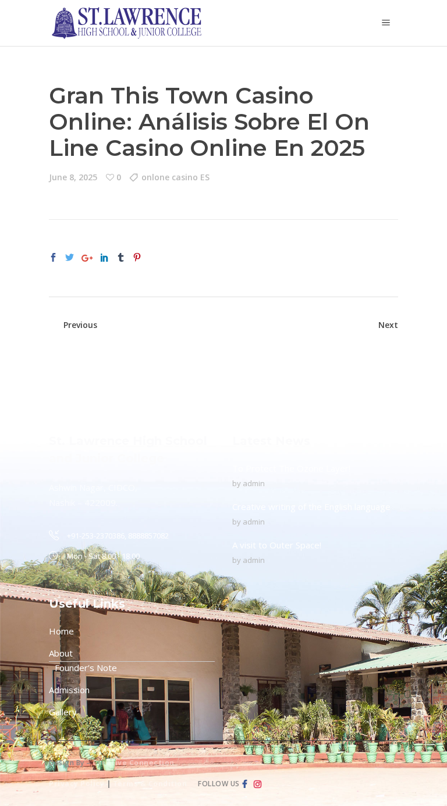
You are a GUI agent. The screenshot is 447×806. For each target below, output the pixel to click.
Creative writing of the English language (311, 506)
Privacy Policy (76, 784)
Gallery (63, 712)
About (61, 653)
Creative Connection (134, 763)
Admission (69, 690)
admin (254, 483)
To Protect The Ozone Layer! (291, 468)
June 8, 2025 (73, 177)
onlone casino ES (175, 177)
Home (61, 631)
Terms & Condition (150, 784)
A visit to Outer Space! (276, 545)
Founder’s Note (86, 667)
